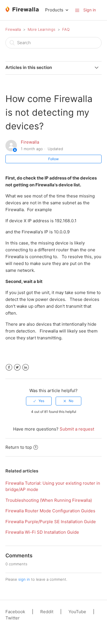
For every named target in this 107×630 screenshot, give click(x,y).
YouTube (77, 611)
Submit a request (77, 429)
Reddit (46, 611)
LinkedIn (25, 367)
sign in (24, 579)
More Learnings (41, 29)
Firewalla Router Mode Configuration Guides (50, 510)
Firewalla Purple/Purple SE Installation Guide (50, 521)
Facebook (9, 367)
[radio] (39, 401)
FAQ (66, 29)
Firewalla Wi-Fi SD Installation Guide (42, 532)
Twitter (17, 367)
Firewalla (13, 29)
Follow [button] (53, 159)
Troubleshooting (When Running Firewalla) (48, 500)
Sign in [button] (89, 9)
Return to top (18, 447)
